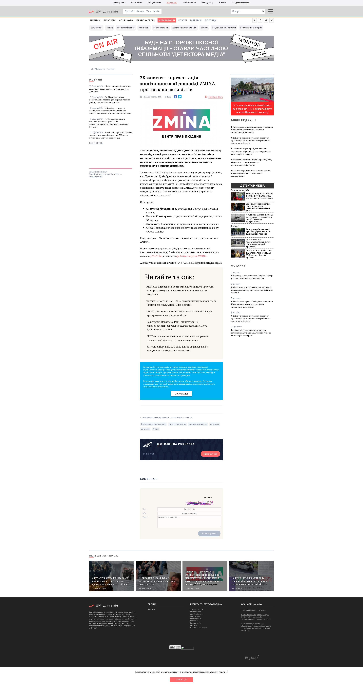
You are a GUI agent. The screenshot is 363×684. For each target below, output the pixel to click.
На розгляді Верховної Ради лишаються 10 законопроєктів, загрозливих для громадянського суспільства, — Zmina (176, 325)
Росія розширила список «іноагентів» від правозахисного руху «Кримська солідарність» (250, 173)
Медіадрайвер (207, 3)
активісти (144, 28)
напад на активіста (198, 424)
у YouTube (156, 256)
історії (205, 28)
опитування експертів (251, 28)
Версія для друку (215, 97)
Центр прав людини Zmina (153, 424)
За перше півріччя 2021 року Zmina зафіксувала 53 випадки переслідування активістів (177, 348)
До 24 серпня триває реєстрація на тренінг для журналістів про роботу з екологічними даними (109, 100)
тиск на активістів (177, 424)
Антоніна (222, 3)
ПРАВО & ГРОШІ (145, 20)
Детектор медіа (119, 3)
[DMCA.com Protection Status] (175, 649)
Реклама (151, 609)
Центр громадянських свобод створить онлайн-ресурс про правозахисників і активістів (179, 313)
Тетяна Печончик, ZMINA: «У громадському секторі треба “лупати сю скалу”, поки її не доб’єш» (181, 302)
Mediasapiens (195, 612)
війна (110, 28)
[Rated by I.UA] (187, 649)
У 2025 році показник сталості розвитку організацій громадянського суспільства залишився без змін (108, 122)
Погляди (211, 20)
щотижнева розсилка (176, 443)
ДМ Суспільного (154, 3)
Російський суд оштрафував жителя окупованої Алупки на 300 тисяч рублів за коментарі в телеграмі (110, 135)
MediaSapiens (136, 3)
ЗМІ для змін (172, 3)
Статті (182, 20)
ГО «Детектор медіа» (241, 3)
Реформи (110, 20)
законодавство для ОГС (185, 28)
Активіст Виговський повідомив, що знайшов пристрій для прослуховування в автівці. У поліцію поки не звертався (180, 290)
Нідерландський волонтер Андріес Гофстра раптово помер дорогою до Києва (110, 89)
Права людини (161, 28)
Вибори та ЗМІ (195, 623)
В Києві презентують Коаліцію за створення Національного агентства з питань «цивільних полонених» (110, 111)
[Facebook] (175, 96)
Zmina (156, 429)
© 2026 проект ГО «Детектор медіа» (255, 615)
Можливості (167, 20)
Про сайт (129, 11)
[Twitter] (180, 96)
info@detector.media (254, 617)
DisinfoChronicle (189, 3)
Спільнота (126, 20)
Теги (148, 11)
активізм (145, 429)
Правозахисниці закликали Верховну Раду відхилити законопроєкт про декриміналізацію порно (251, 162)
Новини (95, 20)
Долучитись (181, 393)
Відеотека (194, 621)
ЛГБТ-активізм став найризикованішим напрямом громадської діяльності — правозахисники (177, 338)
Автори (140, 11)
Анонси (111, 69)
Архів (156, 11)
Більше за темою (104, 555)
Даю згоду (181, 679)
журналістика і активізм (225, 28)
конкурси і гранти (126, 28)
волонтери (97, 28)
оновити (208, 498)
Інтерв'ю (196, 20)
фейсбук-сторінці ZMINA (191, 256)
